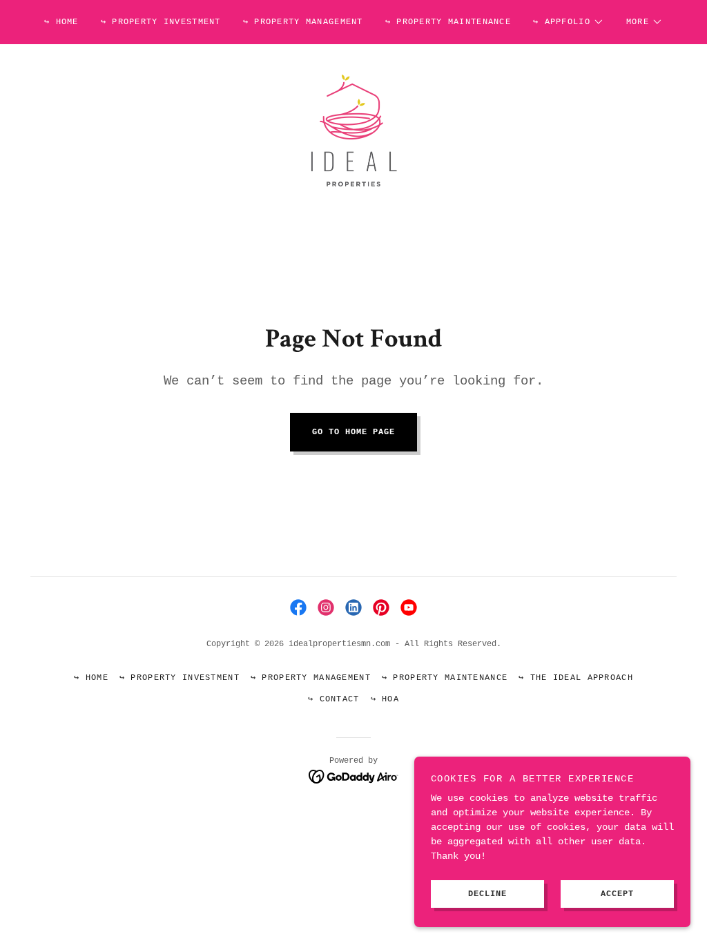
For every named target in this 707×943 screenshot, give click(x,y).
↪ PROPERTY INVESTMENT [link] (161, 22)
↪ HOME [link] (61, 22)
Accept (617, 893)
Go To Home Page (353, 432)
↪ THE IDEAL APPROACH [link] (576, 678)
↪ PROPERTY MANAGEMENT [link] (303, 22)
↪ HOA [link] (385, 699)
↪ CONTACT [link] (334, 699)
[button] (568, 22)
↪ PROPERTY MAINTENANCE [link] (448, 22)
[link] (353, 129)
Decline (487, 893)
